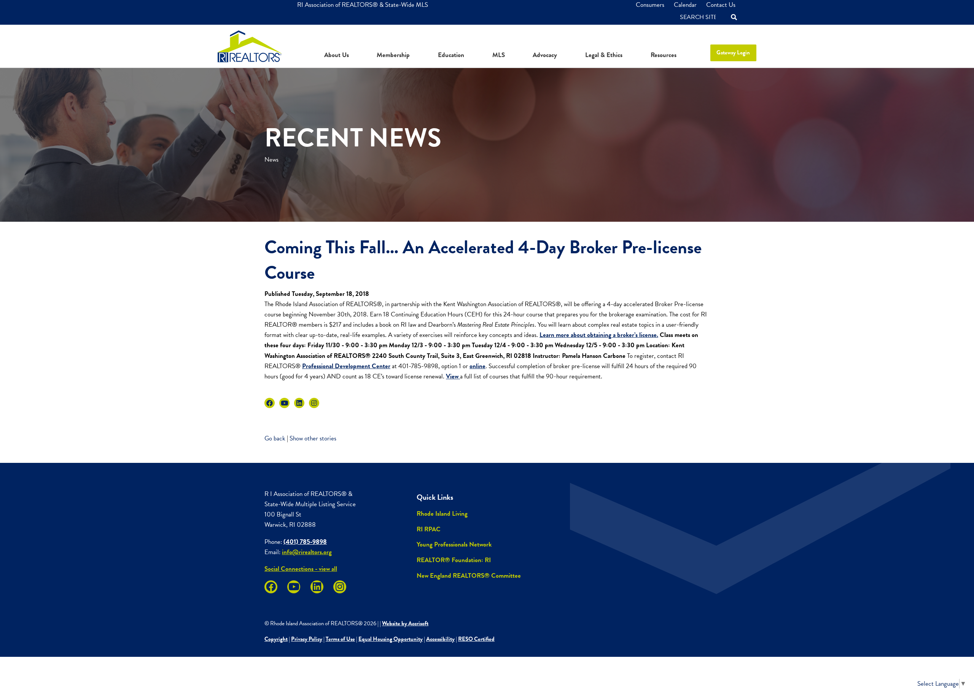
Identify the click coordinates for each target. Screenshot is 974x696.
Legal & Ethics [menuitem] (603, 55)
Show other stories (313, 438)
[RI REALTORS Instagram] (314, 403)
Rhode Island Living (442, 513)
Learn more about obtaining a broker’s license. (599, 335)
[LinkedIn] (299, 403)
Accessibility (440, 639)
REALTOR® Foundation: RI (454, 560)
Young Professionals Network (454, 544)
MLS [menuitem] (498, 55)
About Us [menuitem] (336, 55)
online (477, 366)
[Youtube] (284, 403)
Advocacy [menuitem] (545, 55)
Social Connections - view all (300, 569)
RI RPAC (429, 529)
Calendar (685, 5)
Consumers (650, 5)
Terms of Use (340, 639)
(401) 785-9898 (305, 542)
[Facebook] (269, 403)
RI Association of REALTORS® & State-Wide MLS (362, 5)
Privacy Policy (306, 639)
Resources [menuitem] (663, 55)
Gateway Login (733, 52)
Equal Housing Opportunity (390, 639)
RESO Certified (476, 639)
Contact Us (720, 5)
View (453, 376)
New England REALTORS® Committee (469, 575)
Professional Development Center (346, 366)
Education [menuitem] (451, 55)
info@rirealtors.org (307, 552)
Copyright (276, 639)
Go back (274, 438)
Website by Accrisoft (405, 623)
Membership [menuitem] (393, 55)
